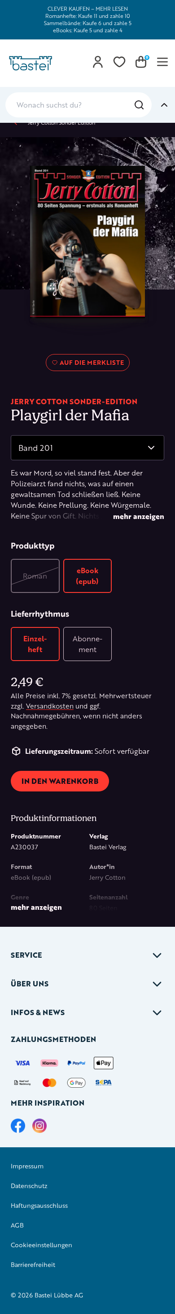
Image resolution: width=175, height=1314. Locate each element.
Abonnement (87, 643)
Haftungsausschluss (39, 1205)
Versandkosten (50, 706)
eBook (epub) (87, 575)
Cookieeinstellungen (41, 1245)
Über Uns (29, 983)
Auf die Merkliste (90, 364)
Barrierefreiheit (33, 1264)
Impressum (27, 1166)
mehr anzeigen (138, 516)
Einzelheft (35, 643)
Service (26, 955)
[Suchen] (139, 105)
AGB (17, 1225)
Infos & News (38, 1012)
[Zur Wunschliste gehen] (119, 62)
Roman (35, 576)
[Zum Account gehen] (98, 62)
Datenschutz (29, 1185)
